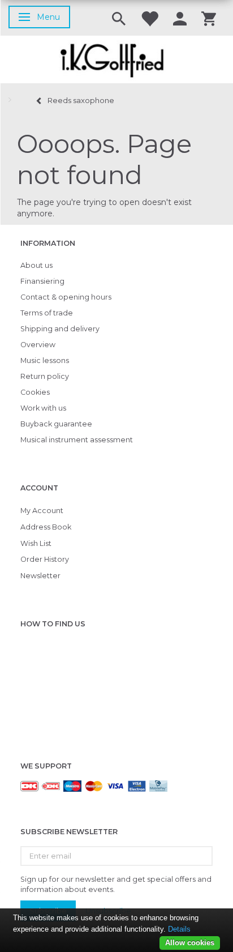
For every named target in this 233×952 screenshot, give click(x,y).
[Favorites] (149, 18)
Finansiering (42, 281)
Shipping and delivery (60, 329)
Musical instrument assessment (76, 440)
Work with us (43, 408)
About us (36, 265)
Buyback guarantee (56, 424)
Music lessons (44, 360)
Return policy (44, 376)
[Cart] (209, 18)
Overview (37, 344)
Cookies (35, 392)
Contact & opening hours (65, 297)
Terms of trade (46, 313)
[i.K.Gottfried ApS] (116, 59)
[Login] (180, 18)
